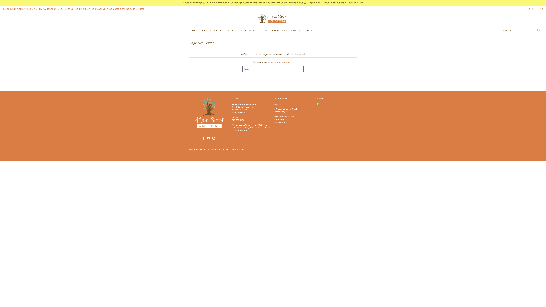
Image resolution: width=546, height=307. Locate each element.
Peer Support (290, 30)
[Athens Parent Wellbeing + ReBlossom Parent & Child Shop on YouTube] (209, 138)
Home (192, 30)
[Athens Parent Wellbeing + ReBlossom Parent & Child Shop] (273, 19)
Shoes (218, 30)
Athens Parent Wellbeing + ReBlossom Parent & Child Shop (221, 149)
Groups (244, 30)
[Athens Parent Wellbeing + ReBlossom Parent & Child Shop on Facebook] (204, 138)
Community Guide (282, 112)
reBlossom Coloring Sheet (285, 109)
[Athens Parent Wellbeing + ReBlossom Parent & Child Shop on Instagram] (214, 138)
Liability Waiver (280, 122)
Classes (229, 30)
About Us (203, 30)
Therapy (274, 30)
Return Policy (279, 119)
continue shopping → (281, 61)
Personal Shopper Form (284, 116)
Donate (307, 30)
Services (259, 30)
